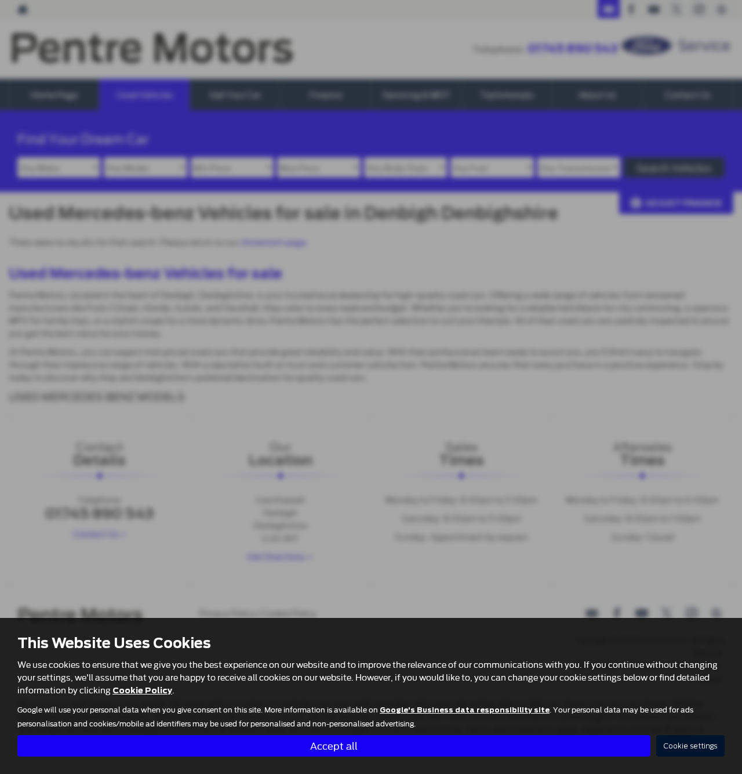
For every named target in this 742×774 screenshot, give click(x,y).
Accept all (334, 745)
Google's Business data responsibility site (465, 710)
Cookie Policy (142, 690)
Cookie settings (690, 746)
